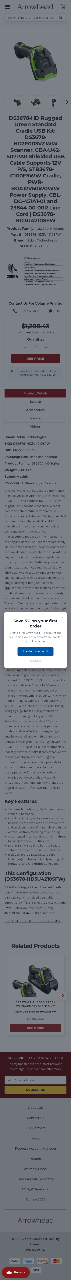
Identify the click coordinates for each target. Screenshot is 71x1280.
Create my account (35, 651)
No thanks (35, 660)
